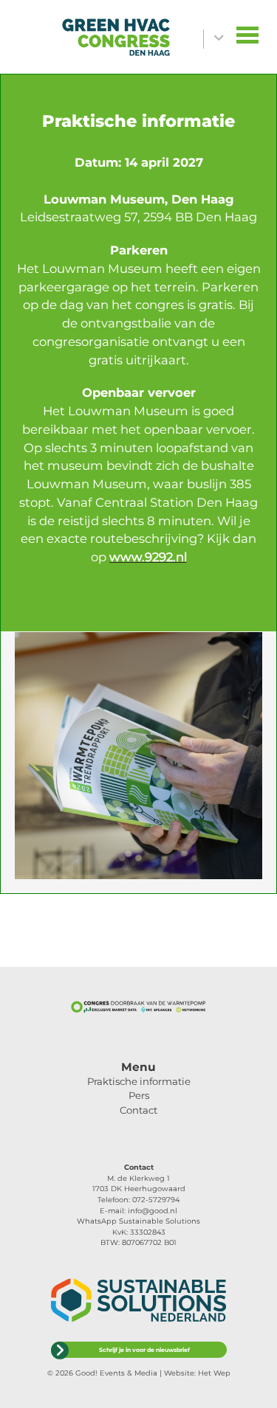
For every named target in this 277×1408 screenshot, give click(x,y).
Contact (138, 1110)
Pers (139, 1095)
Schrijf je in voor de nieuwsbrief (144, 1349)
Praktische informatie (139, 1081)
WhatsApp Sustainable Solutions (138, 1221)
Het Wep (214, 1373)
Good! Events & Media (116, 1373)
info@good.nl (152, 1211)
